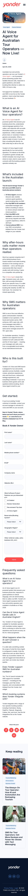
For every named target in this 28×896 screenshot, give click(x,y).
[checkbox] (14, 505)
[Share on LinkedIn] (16, 730)
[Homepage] (11, 5)
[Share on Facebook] (6, 730)
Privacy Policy (8, 888)
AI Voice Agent (9, 119)
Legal (16, 888)
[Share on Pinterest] (22, 730)
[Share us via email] (14, 735)
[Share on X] (11, 730)
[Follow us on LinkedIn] (10, 876)
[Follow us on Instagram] (18, 876)
